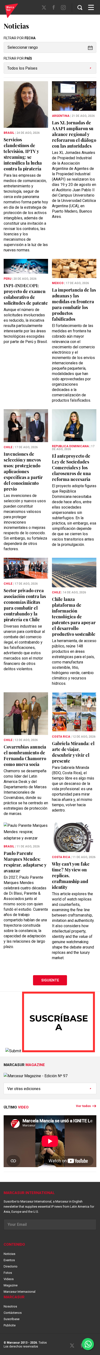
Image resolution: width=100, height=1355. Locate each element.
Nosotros (10, 1306)
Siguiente (50, 980)
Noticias (9, 1254)
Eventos (9, 1260)
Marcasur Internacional (19, 1291)
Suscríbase (11, 1319)
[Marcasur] (11, 11)
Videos (9, 1279)
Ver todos (83, 1106)
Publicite (10, 1325)
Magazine (10, 1285)
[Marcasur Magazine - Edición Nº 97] (50, 1078)
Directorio (10, 1266)
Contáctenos (13, 1313)
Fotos (8, 1273)
